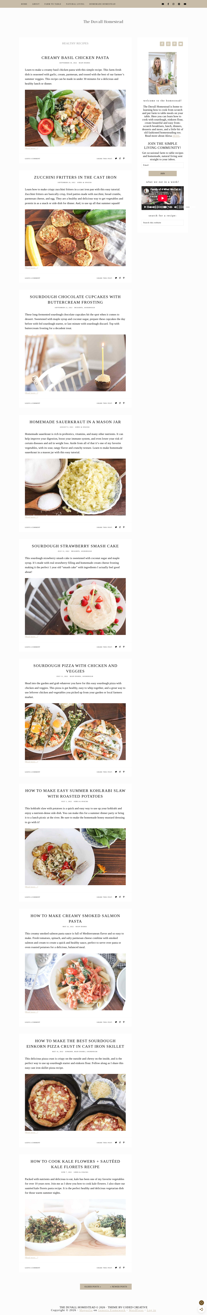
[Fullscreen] (193, 207)
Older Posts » (92, 1287)
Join (163, 174)
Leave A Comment (32, 158)
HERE (176, 135)
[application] (163, 198)
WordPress (136, 1310)
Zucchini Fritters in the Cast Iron (75, 177)
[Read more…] (31, 148)
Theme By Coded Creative (128, 1307)
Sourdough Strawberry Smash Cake (75, 546)
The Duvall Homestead (103, 23)
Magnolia (86, 1310)
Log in (151, 1310)
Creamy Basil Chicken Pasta (75, 57)
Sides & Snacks (84, 182)
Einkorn (69, 1051)
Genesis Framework (112, 1310)
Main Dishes (84, 63)
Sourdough (89, 307)
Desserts (78, 307)
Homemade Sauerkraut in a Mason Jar (75, 422)
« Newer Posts (118, 1287)
